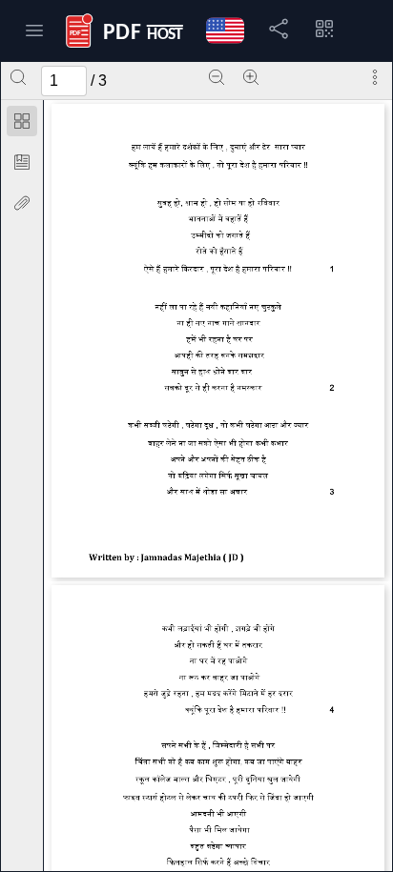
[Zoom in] (251, 77)
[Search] (18, 77)
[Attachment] (22, 203)
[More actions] (375, 77)
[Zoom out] (216, 77)
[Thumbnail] (22, 121)
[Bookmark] (22, 162)
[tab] (22, 124)
